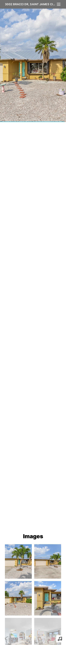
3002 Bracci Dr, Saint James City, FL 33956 (30, 4)
